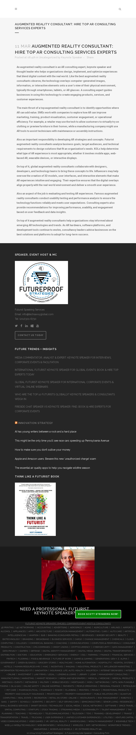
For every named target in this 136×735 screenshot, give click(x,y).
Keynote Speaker (71, 57)
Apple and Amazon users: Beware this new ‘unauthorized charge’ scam (55, 458)
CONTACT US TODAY (30, 335)
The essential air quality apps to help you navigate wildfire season (52, 467)
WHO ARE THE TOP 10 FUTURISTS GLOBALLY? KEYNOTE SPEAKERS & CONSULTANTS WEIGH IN (65, 396)
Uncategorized (48, 57)
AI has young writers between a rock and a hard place (45, 431)
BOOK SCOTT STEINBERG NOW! (98, 614)
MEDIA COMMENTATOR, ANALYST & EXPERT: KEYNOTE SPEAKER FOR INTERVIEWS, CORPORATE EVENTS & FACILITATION (63, 360)
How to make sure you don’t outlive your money (42, 449)
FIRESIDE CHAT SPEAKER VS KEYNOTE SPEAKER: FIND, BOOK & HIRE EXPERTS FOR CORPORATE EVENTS (63, 409)
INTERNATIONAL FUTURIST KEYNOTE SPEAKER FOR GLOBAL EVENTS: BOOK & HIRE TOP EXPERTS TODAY (66, 372)
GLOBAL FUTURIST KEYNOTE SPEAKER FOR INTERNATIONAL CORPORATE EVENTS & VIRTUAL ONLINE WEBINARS (64, 384)
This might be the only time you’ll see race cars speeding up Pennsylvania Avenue (62, 440)
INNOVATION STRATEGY (35, 423)
